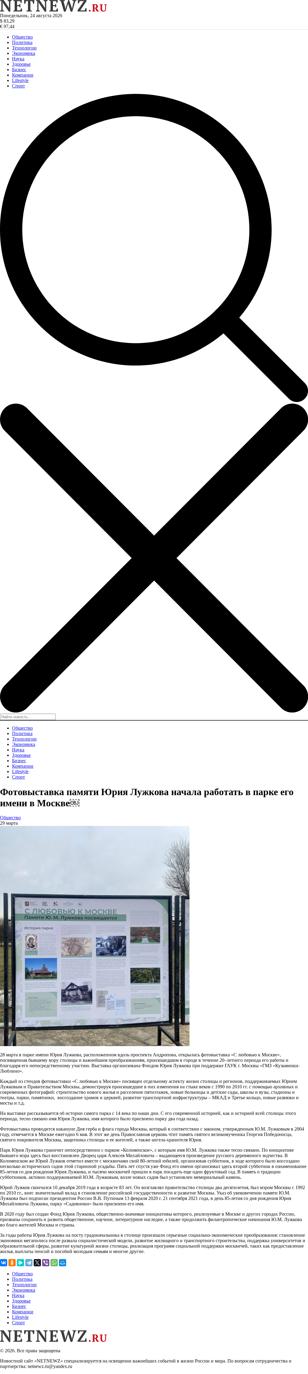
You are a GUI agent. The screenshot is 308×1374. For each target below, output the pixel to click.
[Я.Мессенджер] (20, 1262)
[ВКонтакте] (3, 1262)
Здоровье (21, 64)
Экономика (23, 53)
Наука (18, 58)
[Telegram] (28, 1262)
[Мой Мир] (62, 1262)
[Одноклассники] (12, 1262)
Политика (22, 42)
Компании (22, 75)
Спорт (18, 85)
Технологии (24, 47)
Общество (22, 37)
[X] (37, 1262)
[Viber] (45, 1262)
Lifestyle (20, 80)
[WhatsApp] (54, 1262)
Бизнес (19, 69)
